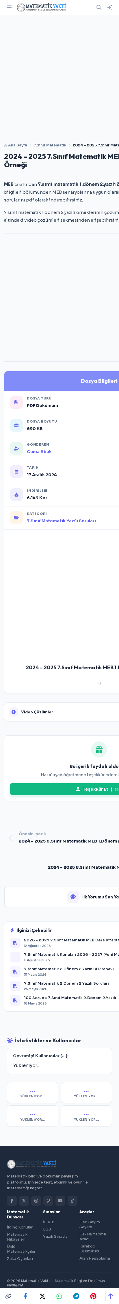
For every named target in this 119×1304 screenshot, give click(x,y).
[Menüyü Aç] (9, 7)
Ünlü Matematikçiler (21, 1249)
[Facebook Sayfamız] (12, 1201)
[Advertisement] (59, 76)
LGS (47, 1229)
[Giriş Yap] (110, 7)
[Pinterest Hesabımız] (48, 1201)
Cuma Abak (39, 451)
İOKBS (49, 1222)
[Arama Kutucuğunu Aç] (99, 7)
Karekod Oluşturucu (90, 1249)
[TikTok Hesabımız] (72, 1201)
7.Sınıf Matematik (50, 145)
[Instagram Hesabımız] (36, 1201)
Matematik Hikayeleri (17, 1237)
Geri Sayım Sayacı (89, 1224)
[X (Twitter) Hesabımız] (24, 1201)
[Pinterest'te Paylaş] (93, 1296)
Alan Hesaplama (94, 1258)
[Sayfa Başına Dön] (110, 1296)
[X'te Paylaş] (42, 1296)
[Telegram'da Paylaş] (76, 1296)
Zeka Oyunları (20, 1258)
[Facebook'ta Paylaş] (25, 1296)
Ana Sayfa (17, 145)
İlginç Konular (20, 1227)
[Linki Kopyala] (8, 1296)
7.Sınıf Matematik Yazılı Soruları (61, 520)
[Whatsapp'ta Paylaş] (59, 1296)
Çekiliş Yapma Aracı (92, 1236)
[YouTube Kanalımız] (60, 1201)
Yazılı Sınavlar (56, 1236)
